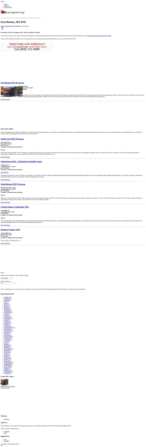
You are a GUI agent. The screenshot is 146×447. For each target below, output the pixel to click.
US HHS (6, 441)
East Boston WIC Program (12, 83)
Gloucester (8, 326)
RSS (5, 433)
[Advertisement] (15, 66)
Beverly (7, 305)
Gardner (7, 324)
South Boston (8, 362)
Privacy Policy (8, 7)
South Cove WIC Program (12, 139)
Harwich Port (8, 330)
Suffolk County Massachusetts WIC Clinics (99, 35)
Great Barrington (9, 327)
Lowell (7, 341)
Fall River (7, 321)
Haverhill (7, 332)
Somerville (8, 361)
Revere (7, 356)
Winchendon (8, 371)
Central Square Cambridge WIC (15, 207)
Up (1, 445)
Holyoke (7, 333)
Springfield (8, 365)
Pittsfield (7, 350)
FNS (5, 439)
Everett (7, 320)
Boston (7, 306)
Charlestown (8, 312)
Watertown (8, 370)
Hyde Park (8, 335)
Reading (7, 355)
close (2, 1)
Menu (2, 10)
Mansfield (7, 346)
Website (20, 92)
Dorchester (8, 317)
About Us (6, 5)
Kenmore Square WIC (10, 229)
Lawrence (7, 338)
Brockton (7, 309)
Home (5, 4)
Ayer (6, 302)
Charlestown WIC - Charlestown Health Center (21, 161)
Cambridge (8, 311)
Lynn (6, 343)
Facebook (6, 431)
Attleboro (7, 300)
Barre (6, 303)
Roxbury (7, 359)
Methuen (7, 347)
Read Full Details (5, 99)
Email (2, 172)
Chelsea (7, 314)
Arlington (7, 298)
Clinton (7, 315)
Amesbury (7, 297)
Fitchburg (7, 323)
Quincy (7, 353)
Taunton (7, 368)
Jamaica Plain (8, 336)
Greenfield (8, 329)
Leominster (8, 339)
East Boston (8, 318)
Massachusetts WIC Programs (13, 26)
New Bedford (8, 349)
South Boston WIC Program (13, 184)
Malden (7, 344)
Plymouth (7, 352)
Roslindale (8, 358)
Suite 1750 (8, 367)
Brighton (7, 308)
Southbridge (8, 364)
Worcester (7, 373)
